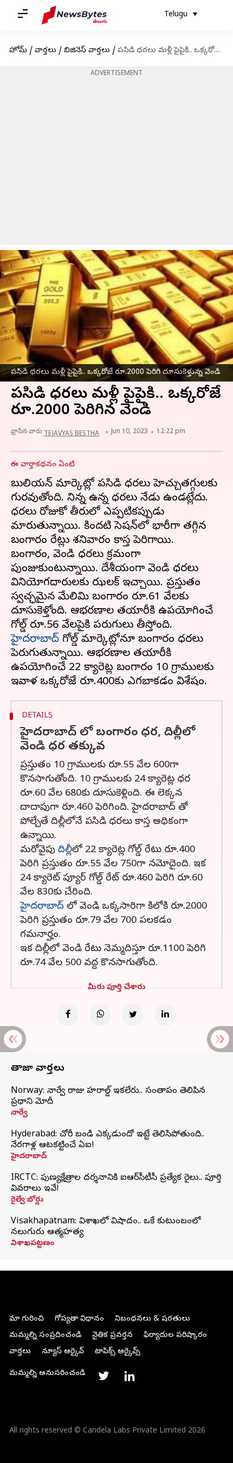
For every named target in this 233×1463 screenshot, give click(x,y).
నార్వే (19, 1113)
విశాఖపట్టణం (32, 1244)
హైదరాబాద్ (35, 640)
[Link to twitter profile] (103, 1376)
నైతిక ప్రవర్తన (112, 1335)
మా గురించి (26, 1319)
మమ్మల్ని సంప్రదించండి (45, 1335)
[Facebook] (68, 1015)
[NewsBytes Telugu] (74, 15)
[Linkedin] (165, 1015)
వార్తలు (45, 51)
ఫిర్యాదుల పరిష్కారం (175, 1335)
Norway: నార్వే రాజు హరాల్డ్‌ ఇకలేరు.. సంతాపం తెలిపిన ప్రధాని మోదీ (108, 1097)
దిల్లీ (65, 850)
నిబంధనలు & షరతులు (152, 1319)
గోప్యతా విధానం (79, 1319)
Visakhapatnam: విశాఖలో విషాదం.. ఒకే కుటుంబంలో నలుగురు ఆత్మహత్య (105, 1227)
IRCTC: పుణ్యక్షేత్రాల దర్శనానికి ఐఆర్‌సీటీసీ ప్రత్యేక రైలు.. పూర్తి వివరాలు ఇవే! (116, 1184)
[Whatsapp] (100, 1015)
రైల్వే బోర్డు (27, 1200)
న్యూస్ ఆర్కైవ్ (63, 1352)
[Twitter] (133, 1015)
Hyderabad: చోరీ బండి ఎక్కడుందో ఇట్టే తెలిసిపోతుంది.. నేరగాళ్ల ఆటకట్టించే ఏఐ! (107, 1140)
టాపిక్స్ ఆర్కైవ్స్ (117, 1352)
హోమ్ (18, 51)
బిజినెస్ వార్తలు (87, 51)
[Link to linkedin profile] (129, 1376)
